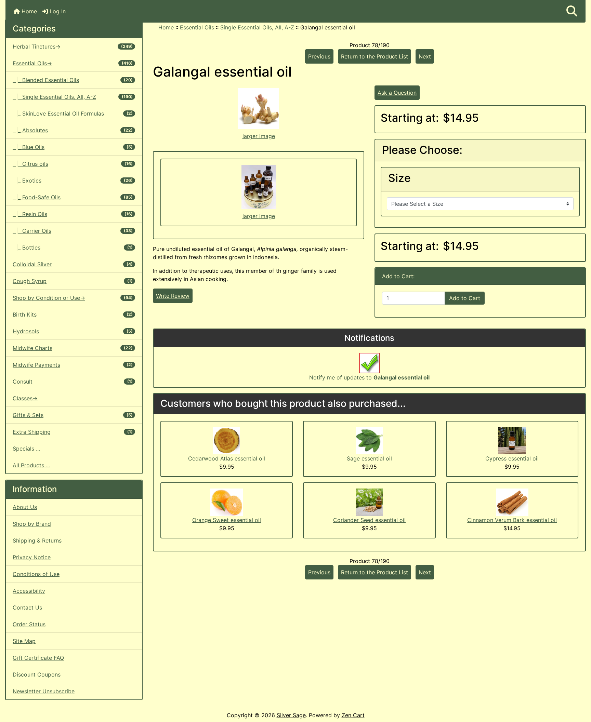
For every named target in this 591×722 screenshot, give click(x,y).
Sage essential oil (369, 458)
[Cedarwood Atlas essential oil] (226, 440)
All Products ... (31, 465)
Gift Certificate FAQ (38, 657)
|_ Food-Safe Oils (73, 197)
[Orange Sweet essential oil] (226, 501)
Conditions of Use (36, 574)
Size (399, 178)
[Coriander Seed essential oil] (369, 501)
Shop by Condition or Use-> (73, 297)
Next (425, 56)
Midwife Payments (73, 364)
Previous (319, 56)
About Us (25, 507)
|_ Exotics (73, 180)
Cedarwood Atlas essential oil (226, 458)
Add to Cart (464, 298)
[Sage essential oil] (369, 440)
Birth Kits (73, 314)
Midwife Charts (73, 348)
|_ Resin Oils (73, 214)
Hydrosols (73, 331)
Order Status (29, 624)
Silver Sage (291, 715)
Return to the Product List (374, 56)
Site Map (24, 641)
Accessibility (29, 590)
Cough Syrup (73, 281)
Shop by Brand (32, 523)
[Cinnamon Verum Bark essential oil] (512, 501)
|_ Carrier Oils (73, 230)
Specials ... (26, 448)
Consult (73, 381)
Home (28, 11)
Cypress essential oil (512, 458)
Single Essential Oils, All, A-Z (257, 27)
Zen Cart (353, 715)
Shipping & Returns (37, 540)
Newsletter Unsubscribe (44, 691)
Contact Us (27, 607)
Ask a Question (397, 92)
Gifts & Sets (73, 415)
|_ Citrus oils (73, 163)
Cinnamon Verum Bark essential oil (512, 520)
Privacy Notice (32, 557)
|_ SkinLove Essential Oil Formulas (73, 113)
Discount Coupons (37, 674)
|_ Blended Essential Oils (73, 80)
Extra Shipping (73, 431)
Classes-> (25, 398)
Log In (57, 11)
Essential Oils (197, 27)
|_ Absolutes (73, 130)
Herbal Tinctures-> (73, 46)
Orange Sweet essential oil (226, 520)
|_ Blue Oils (73, 147)
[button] (572, 11)
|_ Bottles (73, 247)
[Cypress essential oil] (512, 440)
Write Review (172, 295)
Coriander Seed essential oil (369, 520)
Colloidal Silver (73, 264)
